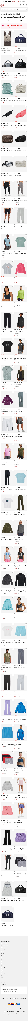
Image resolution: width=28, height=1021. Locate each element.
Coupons (3, 984)
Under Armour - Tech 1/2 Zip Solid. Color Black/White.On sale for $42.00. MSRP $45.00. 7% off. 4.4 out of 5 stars (20, 324)
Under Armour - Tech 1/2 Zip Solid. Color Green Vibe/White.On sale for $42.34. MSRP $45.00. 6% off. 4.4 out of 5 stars (20, 297)
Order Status (4, 972)
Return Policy (4, 947)
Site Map (3, 982)
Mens (2, 960)
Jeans (15, 1014)
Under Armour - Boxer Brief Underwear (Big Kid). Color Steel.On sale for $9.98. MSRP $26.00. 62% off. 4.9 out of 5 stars (20, 866)
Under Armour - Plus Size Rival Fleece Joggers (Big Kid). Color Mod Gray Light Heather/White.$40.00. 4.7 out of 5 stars (20, 219)
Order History (4, 974)
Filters (8, 20)
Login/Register (4, 968)
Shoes (25, 1013)
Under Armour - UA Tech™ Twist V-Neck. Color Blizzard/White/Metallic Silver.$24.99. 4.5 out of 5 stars (7, 246)
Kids (2, 962)
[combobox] (14, 9)
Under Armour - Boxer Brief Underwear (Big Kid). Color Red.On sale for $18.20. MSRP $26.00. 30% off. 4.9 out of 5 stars (7, 763)
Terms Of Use (5, 998)
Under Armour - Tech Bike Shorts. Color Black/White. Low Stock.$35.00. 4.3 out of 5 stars (7, 219)
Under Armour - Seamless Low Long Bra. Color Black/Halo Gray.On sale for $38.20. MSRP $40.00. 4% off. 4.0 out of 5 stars (7, 297)
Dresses (12, 1014)
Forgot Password (5, 943)
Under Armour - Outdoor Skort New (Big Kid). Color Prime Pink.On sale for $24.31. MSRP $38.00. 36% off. (20, 789)
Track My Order (4, 976)
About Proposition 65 (6, 949)
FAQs (2, 951)
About (2, 980)
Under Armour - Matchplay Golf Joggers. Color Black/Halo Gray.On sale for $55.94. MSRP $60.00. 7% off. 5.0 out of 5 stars (7, 324)
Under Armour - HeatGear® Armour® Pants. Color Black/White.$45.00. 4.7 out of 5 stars (7, 193)
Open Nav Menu (26, 5)
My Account (17, 5)
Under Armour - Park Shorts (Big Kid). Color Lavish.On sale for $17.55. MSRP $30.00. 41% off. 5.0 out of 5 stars (20, 840)
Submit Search (26, 9)
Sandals (8, 1014)
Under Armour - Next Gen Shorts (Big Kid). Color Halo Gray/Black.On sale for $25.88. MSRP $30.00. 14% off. (7, 428)
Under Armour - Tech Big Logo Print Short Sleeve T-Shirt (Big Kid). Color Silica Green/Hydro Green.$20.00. (20, 246)
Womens (3, 958)
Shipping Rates (4, 945)
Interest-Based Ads (21, 998)
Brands (3, 964)
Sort (21, 20)
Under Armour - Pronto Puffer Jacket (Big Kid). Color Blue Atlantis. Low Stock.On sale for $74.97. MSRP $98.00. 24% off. (20, 711)
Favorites (20, 5)
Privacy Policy (13, 998)
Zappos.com (4, 1013)
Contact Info (4, 953)
